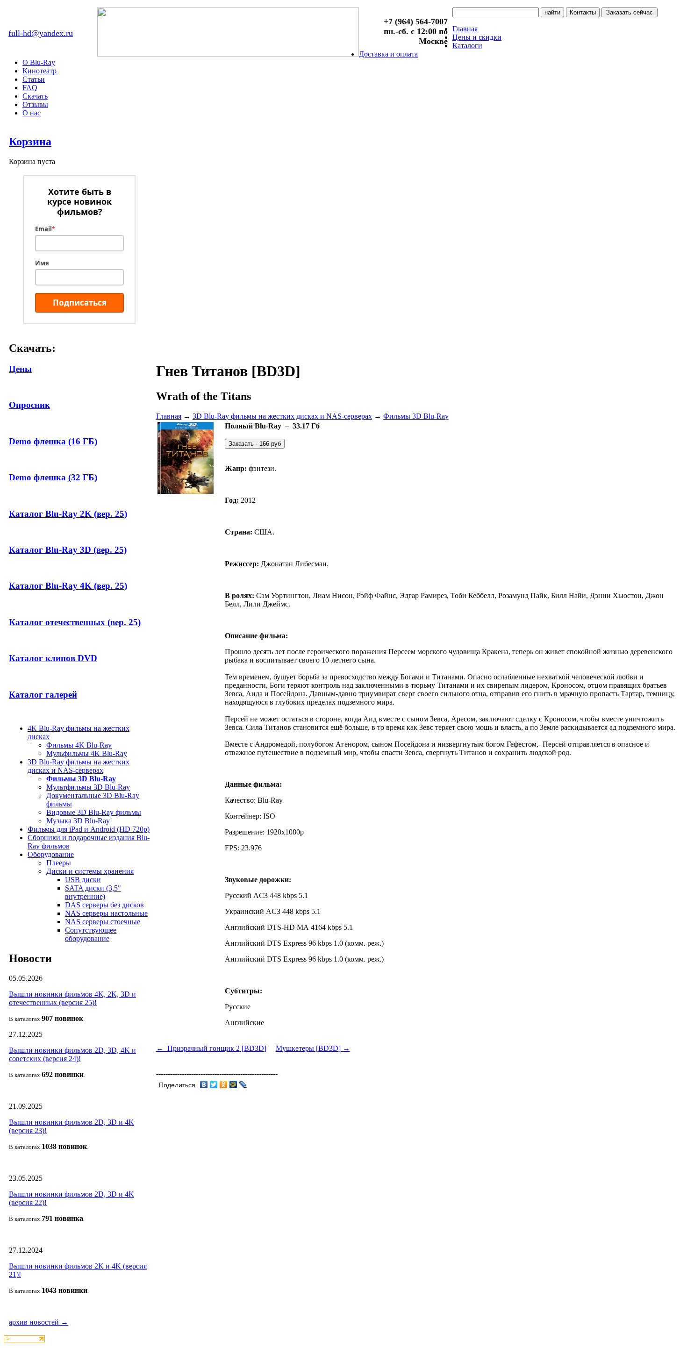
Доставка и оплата (388, 54)
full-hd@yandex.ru (40, 33)
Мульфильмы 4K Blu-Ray (86, 753)
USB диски (83, 880)
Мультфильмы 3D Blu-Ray (88, 787)
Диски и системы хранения (90, 871)
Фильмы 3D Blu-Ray (81, 779)
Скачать (35, 96)
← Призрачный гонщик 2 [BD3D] (211, 1048)
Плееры (58, 863)
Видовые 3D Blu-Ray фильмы (93, 812)
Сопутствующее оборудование (90, 934)
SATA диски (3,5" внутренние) (93, 892)
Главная (465, 29)
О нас (31, 113)
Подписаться (80, 302)
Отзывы (35, 104)
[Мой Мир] (233, 1084)
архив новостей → (38, 1322)
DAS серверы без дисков (104, 905)
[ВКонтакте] (204, 1084)
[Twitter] (214, 1084)
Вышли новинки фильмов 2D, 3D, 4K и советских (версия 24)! (72, 1054)
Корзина (30, 142)
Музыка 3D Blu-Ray (78, 821)
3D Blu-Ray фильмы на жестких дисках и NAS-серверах (78, 766)
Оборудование (51, 854)
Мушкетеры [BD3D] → (313, 1048)
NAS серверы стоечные (102, 922)
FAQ (29, 88)
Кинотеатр (39, 71)
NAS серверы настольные (106, 913)
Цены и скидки (476, 37)
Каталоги (467, 46)
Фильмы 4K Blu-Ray (79, 745)
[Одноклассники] (224, 1084)
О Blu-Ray (38, 62)
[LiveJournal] (243, 1084)
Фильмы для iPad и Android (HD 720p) (89, 829)
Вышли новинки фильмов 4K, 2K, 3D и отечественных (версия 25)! (72, 998)
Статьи (33, 79)
